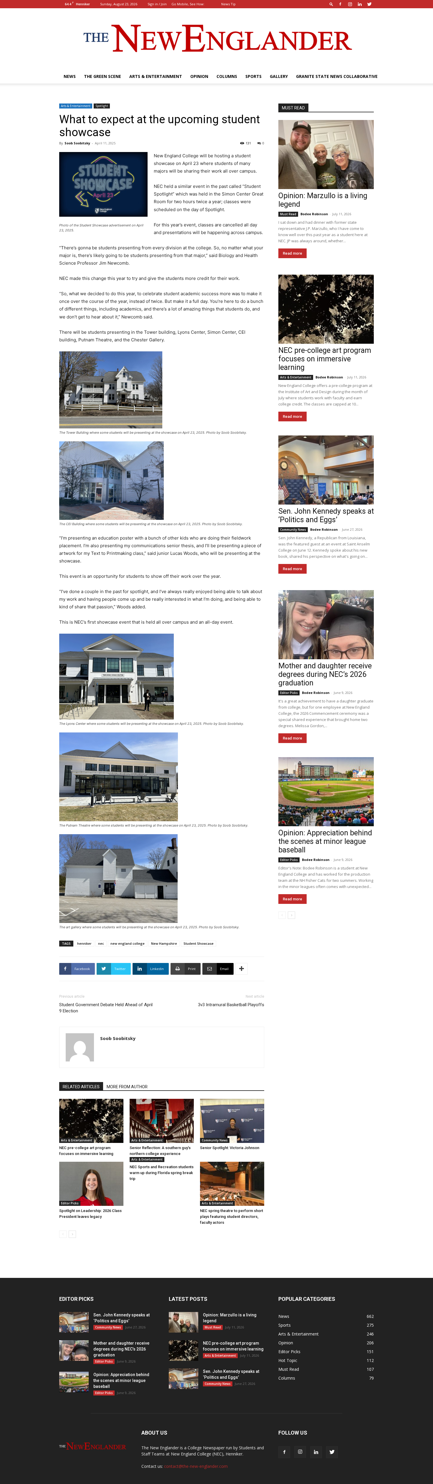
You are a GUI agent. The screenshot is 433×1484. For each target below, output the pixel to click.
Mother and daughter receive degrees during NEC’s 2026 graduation (325, 674)
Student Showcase (199, 943)
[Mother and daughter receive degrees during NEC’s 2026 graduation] (326, 624)
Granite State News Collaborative (337, 76)
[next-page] (72, 1234)
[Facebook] (340, 4)
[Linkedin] (359, 4)
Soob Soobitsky (77, 143)
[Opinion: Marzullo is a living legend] (326, 154)
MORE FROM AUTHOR (127, 1086)
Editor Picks (70, 1203)
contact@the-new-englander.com (196, 1466)
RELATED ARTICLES (81, 1086)
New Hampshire (164, 943)
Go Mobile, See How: (188, 4)
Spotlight (101, 106)
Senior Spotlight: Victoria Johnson (229, 1148)
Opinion (199, 76)
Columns (226, 76)
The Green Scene (102, 76)
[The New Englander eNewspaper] (216, 38)
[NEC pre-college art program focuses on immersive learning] (91, 1121)
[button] (331, 4)
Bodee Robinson (314, 214)
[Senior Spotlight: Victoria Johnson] (232, 1121)
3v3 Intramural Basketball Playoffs (231, 1004)
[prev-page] (63, 1234)
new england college (127, 943)
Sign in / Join (157, 4)
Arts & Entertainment (155, 76)
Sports (253, 76)
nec (101, 943)
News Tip (228, 4)
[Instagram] (350, 4)
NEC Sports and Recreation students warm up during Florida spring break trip (162, 1173)
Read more (292, 253)
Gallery (279, 76)
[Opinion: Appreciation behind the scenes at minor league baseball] (326, 791)
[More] (241, 969)
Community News (215, 1140)
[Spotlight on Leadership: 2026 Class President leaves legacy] (91, 1184)
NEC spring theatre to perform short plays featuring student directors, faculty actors (231, 1216)
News (70, 76)
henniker (84, 943)
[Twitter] (369, 4)
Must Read (288, 214)
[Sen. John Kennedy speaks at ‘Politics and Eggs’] (326, 470)
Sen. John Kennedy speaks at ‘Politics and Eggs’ (326, 515)
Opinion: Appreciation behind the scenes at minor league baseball (325, 841)
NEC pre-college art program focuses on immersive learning (324, 359)
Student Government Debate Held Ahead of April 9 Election (106, 1008)
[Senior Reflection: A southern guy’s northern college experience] (162, 1121)
